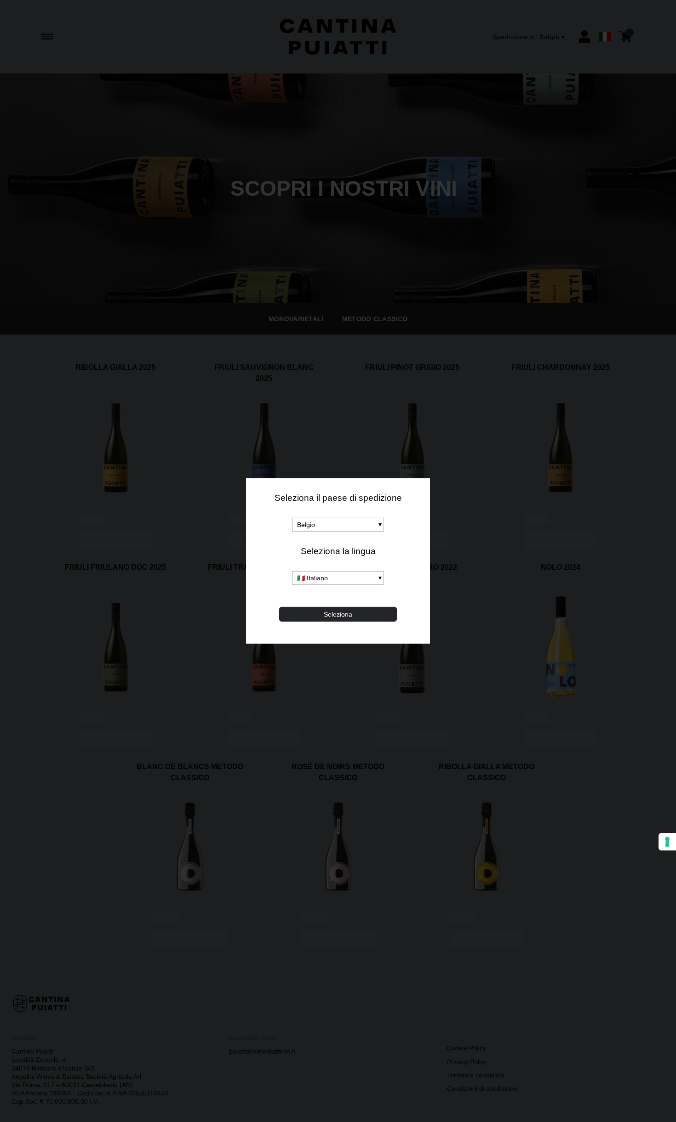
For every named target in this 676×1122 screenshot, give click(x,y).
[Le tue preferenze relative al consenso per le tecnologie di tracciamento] (667, 841)
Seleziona (338, 614)
